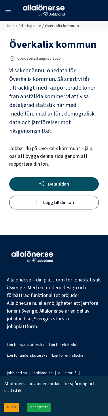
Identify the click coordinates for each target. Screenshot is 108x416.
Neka (11, 407)
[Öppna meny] (8, 10)
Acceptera (39, 407)
